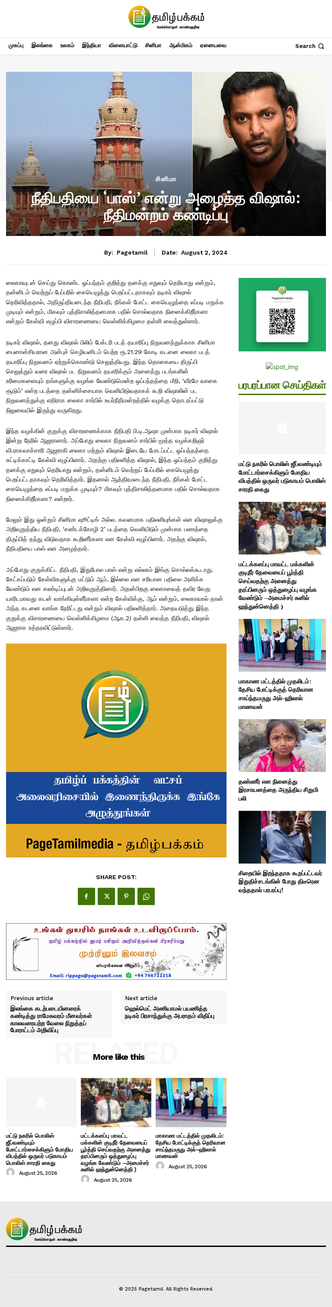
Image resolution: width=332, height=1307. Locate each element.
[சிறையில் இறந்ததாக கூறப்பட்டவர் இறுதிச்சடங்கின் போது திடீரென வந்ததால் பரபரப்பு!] (282, 837)
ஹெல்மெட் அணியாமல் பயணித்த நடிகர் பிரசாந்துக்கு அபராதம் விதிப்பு (169, 1012)
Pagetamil (132, 252)
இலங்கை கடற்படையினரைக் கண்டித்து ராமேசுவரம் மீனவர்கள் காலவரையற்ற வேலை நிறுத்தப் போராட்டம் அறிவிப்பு (51, 1019)
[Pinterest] (126, 896)
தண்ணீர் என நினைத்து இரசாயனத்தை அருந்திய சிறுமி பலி (278, 789)
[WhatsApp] (146, 896)
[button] (310, 46)
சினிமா (166, 179)
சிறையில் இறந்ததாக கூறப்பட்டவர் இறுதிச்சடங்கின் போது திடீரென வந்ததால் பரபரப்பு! (280, 881)
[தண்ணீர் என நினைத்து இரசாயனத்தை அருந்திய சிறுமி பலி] (282, 745)
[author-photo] (11, 1172)
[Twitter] (106, 896)
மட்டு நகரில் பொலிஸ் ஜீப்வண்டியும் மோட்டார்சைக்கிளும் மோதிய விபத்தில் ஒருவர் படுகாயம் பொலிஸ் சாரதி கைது (39, 1149)
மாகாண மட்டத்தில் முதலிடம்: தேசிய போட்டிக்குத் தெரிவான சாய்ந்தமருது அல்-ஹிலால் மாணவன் (191, 1145)
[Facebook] (86, 896)
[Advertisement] (166, 110)
